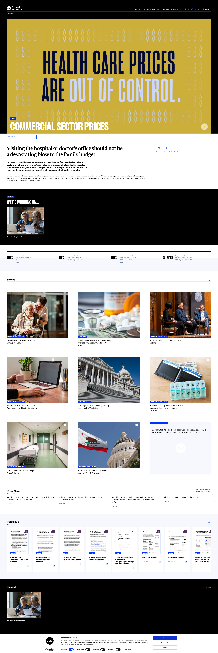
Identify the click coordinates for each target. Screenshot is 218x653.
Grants (159, 9)
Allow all (165, 638)
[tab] (7, 493)
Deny (164, 647)
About (143, 9)
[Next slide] (214, 501)
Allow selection (165, 643)
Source (18, 262)
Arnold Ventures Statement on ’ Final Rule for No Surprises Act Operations (30, 499)
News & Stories (150, 9)
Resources (166, 9)
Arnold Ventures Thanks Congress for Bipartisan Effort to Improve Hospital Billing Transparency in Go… (133, 500)
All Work (208, 587)
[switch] (87, 649)
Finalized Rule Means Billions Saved (182, 497)
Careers (173, 9)
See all (209, 280)
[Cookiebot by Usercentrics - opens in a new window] (49, 649)
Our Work (137, 9)
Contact (179, 9)
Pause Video (212, 129)
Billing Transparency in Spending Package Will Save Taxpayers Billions (81, 499)
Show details (127, 649)
